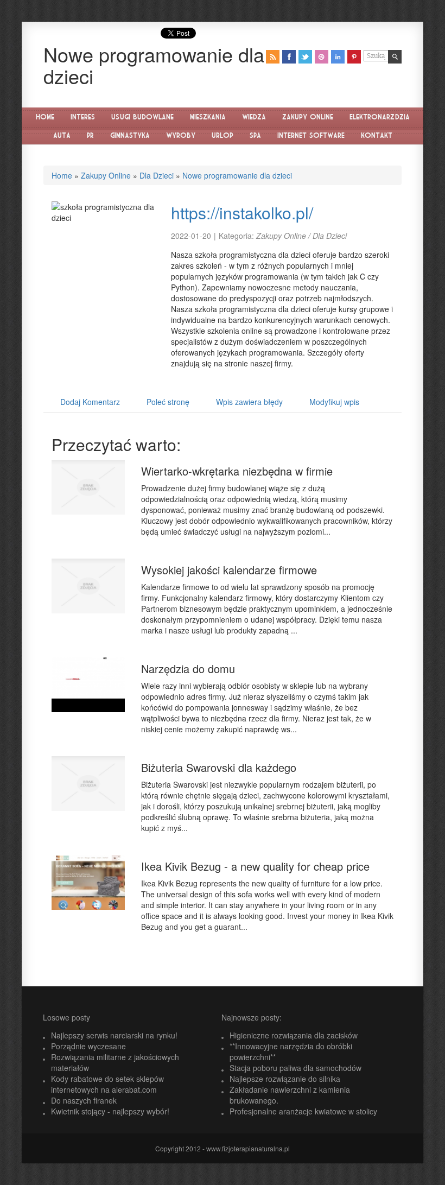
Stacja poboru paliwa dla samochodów (295, 1067)
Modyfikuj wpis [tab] (334, 401)
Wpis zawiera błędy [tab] (249, 401)
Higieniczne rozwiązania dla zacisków (294, 1035)
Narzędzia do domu (188, 668)
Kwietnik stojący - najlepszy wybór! (110, 1111)
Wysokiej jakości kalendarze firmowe (229, 570)
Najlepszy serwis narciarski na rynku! (114, 1035)
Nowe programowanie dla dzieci (237, 175)
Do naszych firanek (84, 1100)
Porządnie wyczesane (88, 1046)
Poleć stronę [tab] (168, 401)
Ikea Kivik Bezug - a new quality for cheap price (255, 866)
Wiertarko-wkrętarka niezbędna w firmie (237, 471)
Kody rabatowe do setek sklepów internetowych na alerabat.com (107, 1084)
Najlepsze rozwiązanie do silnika (285, 1078)
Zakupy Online (106, 175)
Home (62, 175)
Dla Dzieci (156, 175)
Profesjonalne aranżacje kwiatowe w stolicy (303, 1111)
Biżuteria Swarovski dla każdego (218, 767)
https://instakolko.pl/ (242, 212)
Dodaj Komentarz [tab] (90, 401)
